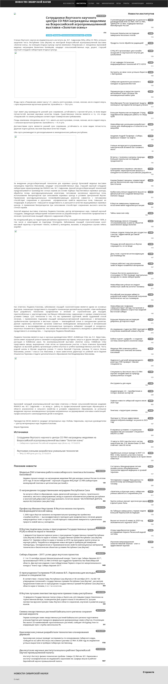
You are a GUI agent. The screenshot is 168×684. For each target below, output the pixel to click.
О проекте (148, 672)
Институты (81, 3)
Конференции (138, 3)
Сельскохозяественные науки (73, 35)
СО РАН (91, 3)
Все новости (68, 3)
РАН (97, 3)
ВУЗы (118, 3)
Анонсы (149, 3)
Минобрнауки (108, 3)
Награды (57, 35)
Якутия (88, 35)
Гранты (126, 3)
